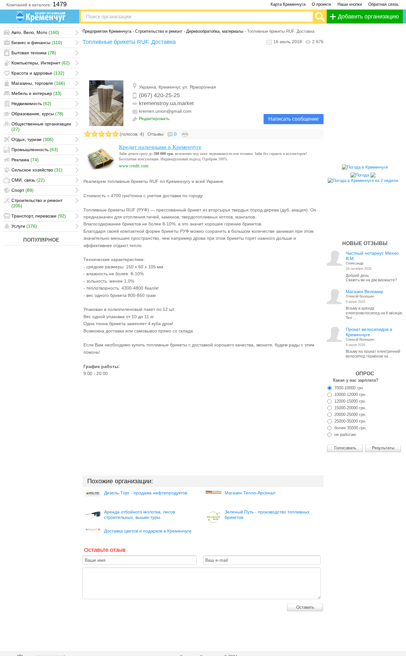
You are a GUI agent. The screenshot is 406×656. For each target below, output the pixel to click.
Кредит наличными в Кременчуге (160, 147)
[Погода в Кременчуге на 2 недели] (363, 179)
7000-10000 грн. (348, 387)
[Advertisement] (203, 64)
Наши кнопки (349, 4)
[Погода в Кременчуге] (365, 167)
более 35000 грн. (350, 427)
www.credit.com (133, 166)
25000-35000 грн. (349, 421)
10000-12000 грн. (349, 394)
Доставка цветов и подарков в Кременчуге (148, 530)
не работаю (344, 434)
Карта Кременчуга (288, 4)
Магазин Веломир (364, 291)
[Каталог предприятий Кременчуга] (41, 16)
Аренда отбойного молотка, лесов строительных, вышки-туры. (139, 514)
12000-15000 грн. (349, 401)
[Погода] (363, 173)
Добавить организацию (368, 16)
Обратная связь (383, 4)
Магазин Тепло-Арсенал (250, 492)
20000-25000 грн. (349, 414)
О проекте (321, 4)
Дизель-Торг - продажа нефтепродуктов (145, 492)
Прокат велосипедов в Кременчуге (369, 332)
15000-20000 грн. (349, 407)
